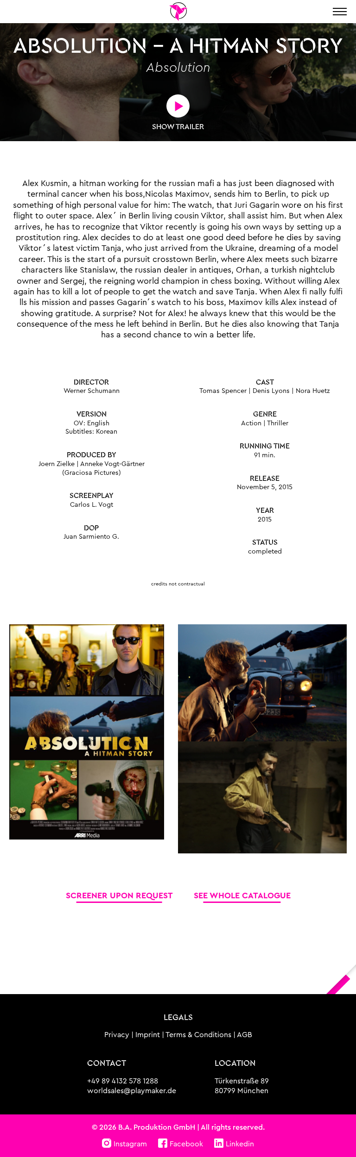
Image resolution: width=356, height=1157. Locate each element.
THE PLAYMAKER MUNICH (178, 11)
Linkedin (240, 1144)
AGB (244, 1035)
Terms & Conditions (198, 1035)
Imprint (147, 1035)
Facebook (186, 1144)
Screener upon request (119, 895)
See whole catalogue (242, 895)
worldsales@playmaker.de (131, 1091)
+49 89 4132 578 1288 (122, 1081)
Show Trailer (178, 127)
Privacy (116, 1035)
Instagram (130, 1144)
